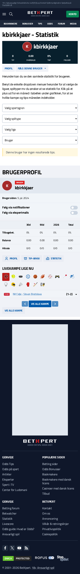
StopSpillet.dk (7, 5)
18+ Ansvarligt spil (43, 567)
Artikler (6, 474)
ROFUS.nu (35, 2)
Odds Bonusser (51, 469)
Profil (8, 68)
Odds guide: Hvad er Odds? (18, 529)
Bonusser (27, 23)
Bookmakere (10, 23)
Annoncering (50, 518)
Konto (72, 14)
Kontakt (47, 508)
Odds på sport (10, 469)
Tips (40, 23)
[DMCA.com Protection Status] (17, 558)
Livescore (8, 524)
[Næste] (55, 304)
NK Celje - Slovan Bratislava (27, 294)
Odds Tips (8, 464)
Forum (61, 23)
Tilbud (45, 493)
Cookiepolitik (50, 534)
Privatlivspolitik (51, 529)
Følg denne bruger (30, 68)
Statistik (55, 258)
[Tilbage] (25, 304)
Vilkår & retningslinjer (55, 524)
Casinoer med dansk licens (58, 488)
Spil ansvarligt (12, 2)
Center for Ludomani (14, 490)
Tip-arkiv (34, 258)
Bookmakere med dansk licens (56, 481)
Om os (46, 513)
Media (73, 23)
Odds (50, 23)
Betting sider (50, 464)
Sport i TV (8, 484)
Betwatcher (9, 513)
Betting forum (10, 508)
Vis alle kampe (40, 304)
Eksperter (8, 479)
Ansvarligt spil (10, 534)
